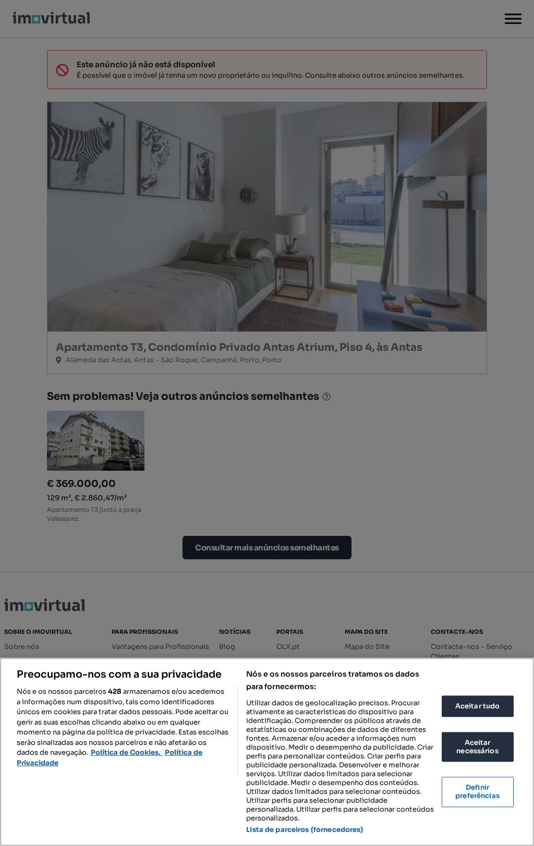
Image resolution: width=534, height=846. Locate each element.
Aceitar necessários (477, 747)
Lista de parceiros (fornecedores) (304, 829)
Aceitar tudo (477, 706)
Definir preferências (477, 792)
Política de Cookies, (126, 752)
